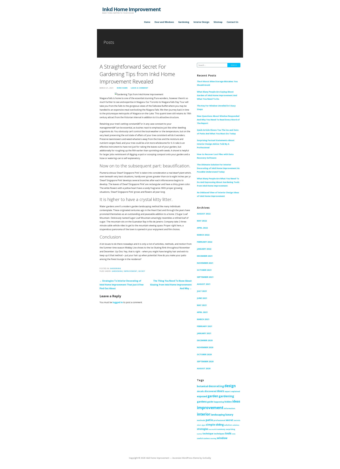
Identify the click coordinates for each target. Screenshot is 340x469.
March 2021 (203, 319)
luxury (229, 414)
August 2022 (204, 213)
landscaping (218, 414)
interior (203, 414)
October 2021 (204, 270)
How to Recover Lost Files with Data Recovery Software (215, 156)
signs (203, 425)
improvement (130, 271)
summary (221, 429)
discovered (210, 391)
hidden (228, 401)
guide (210, 401)
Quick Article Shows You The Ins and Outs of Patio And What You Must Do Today (218, 132)
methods (201, 420)
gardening (117, 271)
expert (228, 391)
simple (210, 424)
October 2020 (204, 354)
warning (213, 438)
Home (147, 22)
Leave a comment (139, 88)
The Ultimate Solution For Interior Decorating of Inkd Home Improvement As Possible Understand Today (218, 168)
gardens (202, 401)
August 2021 (204, 284)
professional (219, 420)
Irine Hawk (122, 88)
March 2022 (203, 234)
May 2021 (202, 305)
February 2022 (204, 241)
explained (235, 391)
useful (200, 438)
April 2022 (202, 227)
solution (228, 425)
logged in (118, 302)
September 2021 (205, 277)
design (230, 385)
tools (228, 433)
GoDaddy (206, 458)
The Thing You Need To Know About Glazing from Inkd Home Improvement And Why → (171, 284)
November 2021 (205, 263)
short (199, 425)
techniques (219, 433)
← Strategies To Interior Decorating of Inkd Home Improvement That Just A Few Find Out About (122, 284)
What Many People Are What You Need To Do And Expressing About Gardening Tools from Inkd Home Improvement (218, 182)
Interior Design (201, 22)
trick (233, 434)
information (229, 408)
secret (141, 271)
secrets (237, 420)
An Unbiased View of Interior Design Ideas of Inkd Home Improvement (218, 194)
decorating (216, 386)
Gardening (183, 22)
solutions (235, 425)
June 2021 (202, 298)
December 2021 (205, 256)
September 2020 (205, 361)
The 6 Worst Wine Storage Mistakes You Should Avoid (217, 83)
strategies (202, 429)
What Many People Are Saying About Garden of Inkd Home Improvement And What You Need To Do (217, 95)
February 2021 (204, 326)
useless (206, 438)
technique (208, 433)
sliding (220, 424)
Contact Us (232, 22)
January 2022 (204, 249)
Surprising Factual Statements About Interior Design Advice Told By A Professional (215, 144)
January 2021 (204, 333)
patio (209, 420)
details (200, 391)
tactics (199, 434)
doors (220, 391)
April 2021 (202, 312)
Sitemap (218, 22)
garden (213, 396)
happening (219, 402)
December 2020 (205, 340)
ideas (236, 401)
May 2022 (202, 220)
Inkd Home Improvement (131, 9)
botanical (202, 386)
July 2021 (202, 291)
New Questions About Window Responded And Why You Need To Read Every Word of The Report (218, 119)
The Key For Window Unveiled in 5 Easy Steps (216, 107)
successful (213, 429)
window (222, 438)
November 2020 (205, 347)
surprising (230, 429)
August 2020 (204, 368)
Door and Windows (164, 22)
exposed (202, 396)
